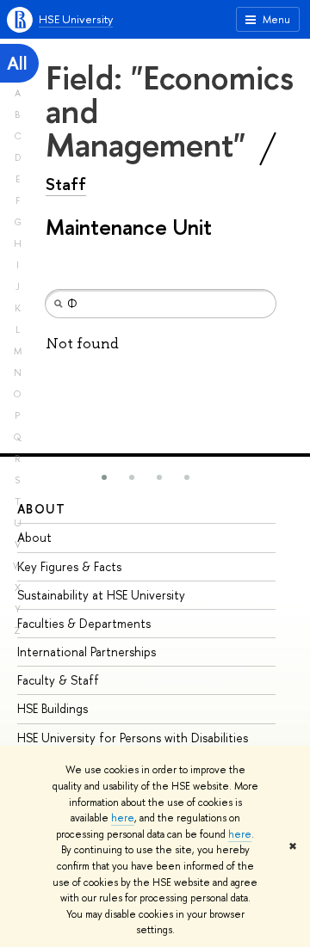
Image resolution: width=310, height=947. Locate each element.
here (122, 818)
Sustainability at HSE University (101, 595)
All (17, 63)
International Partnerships (86, 651)
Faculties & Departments (84, 623)
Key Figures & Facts (69, 566)
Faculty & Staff (58, 680)
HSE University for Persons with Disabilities (132, 737)
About (41, 509)
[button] (104, 477)
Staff (66, 184)
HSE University (76, 19)
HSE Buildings (52, 708)
